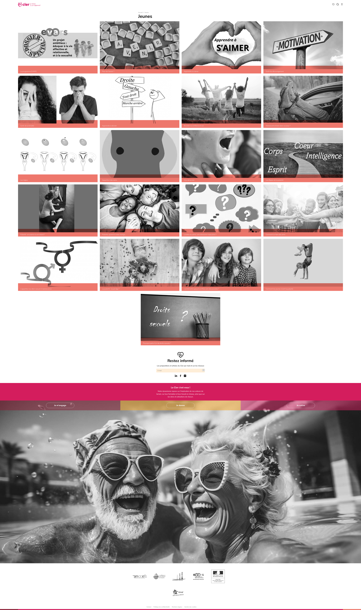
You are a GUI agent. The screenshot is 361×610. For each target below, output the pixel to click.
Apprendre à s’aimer (191, 71)
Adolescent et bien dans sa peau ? (278, 126)
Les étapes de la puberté (274, 180)
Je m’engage (60, 405)
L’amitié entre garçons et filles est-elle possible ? (201, 289)
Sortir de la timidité (27, 126)
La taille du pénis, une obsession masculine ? (200, 235)
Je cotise (301, 405)
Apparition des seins (109, 180)
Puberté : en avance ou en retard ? (32, 235)
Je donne (180, 405)
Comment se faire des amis (275, 235)
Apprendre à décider (109, 126)
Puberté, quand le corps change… (114, 235)
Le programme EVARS (28, 71)
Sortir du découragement (275, 71)
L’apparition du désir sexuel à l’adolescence (36, 289)
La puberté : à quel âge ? (110, 289)
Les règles (24, 180)
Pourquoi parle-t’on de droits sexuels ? (157, 343)
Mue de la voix (189, 180)
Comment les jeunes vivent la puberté (279, 289)
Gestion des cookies (190, 607)
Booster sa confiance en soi (194, 126)
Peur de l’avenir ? (108, 71)
